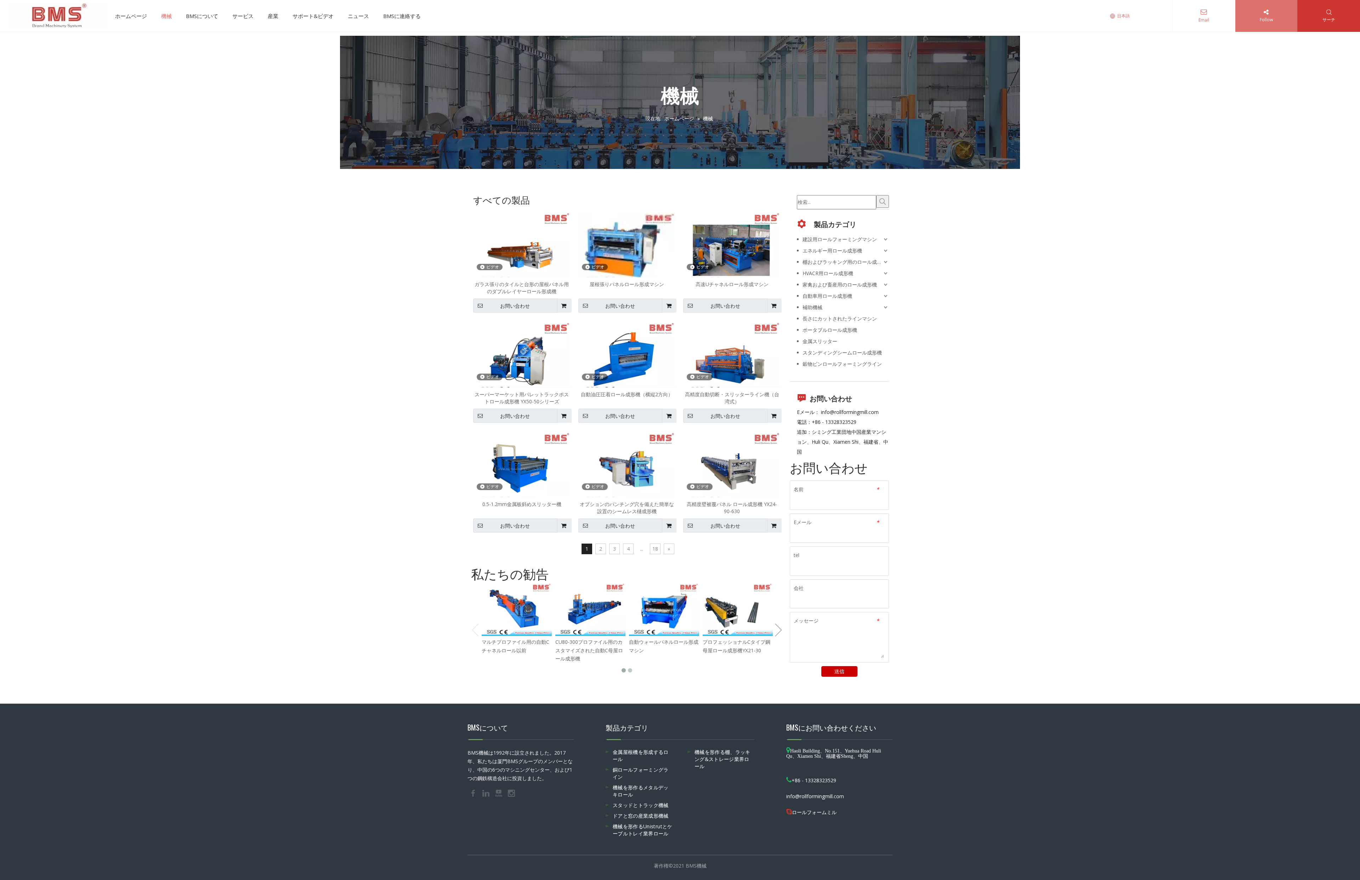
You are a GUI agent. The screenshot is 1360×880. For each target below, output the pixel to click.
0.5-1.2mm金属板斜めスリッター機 (521, 504)
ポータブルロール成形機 (830, 330)
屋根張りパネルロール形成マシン (627, 284)
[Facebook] (474, 793)
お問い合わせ (515, 306)
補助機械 (812, 307)
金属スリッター (820, 341)
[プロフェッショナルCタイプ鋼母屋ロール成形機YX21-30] (738, 609)
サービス (243, 15)
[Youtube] (499, 793)
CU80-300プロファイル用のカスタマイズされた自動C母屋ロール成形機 (589, 650)
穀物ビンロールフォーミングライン (842, 363)
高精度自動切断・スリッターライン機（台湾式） (732, 398)
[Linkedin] (486, 793)
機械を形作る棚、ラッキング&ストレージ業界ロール (722, 759)
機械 (166, 15)
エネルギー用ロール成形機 (832, 250)
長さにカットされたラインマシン (840, 318)
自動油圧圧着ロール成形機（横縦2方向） (627, 394)
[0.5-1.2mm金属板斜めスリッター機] (522, 468)
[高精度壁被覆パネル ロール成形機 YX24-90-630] (732, 468)
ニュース (358, 15)
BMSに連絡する (402, 15)
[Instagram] (511, 793)
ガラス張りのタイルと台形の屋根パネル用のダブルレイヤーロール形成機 (522, 288)
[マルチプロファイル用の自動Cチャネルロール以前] (517, 609)
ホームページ (131, 15)
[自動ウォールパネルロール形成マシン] (664, 609)
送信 (839, 671)
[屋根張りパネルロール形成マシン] (627, 248)
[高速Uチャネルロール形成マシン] (732, 248)
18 (655, 548)
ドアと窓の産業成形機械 (641, 815)
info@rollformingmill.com (850, 412)
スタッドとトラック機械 (641, 805)
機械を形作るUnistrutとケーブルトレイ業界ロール (643, 830)
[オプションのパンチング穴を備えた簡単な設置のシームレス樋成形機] (627, 468)
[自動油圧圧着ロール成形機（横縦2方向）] (627, 358)
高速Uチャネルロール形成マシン (732, 284)
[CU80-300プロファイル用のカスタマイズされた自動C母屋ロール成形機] (590, 609)
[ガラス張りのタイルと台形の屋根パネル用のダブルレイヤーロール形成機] (522, 248)
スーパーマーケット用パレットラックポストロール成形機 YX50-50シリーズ (522, 398)
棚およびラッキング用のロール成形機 (845, 262)
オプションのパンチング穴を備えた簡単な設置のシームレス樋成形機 (627, 508)
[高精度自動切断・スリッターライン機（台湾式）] (732, 358)
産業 (273, 15)
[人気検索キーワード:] (882, 201)
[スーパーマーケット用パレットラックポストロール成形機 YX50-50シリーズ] (522, 358)
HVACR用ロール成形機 (828, 273)
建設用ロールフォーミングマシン (840, 239)
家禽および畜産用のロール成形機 (840, 284)
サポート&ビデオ (313, 15)
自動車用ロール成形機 (827, 296)
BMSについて (202, 15)
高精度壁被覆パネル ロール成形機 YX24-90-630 (732, 508)
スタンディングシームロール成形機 (842, 352)
